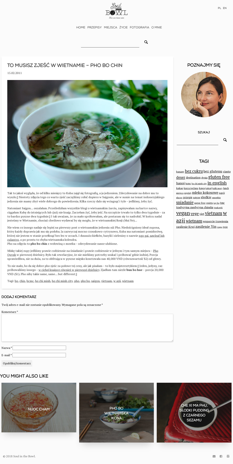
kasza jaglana (191, 188)
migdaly (187, 193)
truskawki (218, 207)
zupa (219, 227)
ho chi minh (42, 281)
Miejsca (110, 27)
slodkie (206, 197)
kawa (202, 188)
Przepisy (94, 27)
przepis (187, 197)
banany (180, 171)
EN (225, 8)
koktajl (209, 188)
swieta (209, 203)
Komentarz (9, 312)
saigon (95, 281)
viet (202, 214)
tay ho (216, 203)
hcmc (30, 281)
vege (195, 213)
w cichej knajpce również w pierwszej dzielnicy (69, 270)
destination (193, 177)
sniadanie (184, 202)
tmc (222, 203)
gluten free (219, 177)
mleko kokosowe (205, 192)
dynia (204, 177)
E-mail (6, 355)
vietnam (106, 281)
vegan (183, 212)
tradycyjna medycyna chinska (194, 207)
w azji (117, 281)
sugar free (200, 203)
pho (76, 281)
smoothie (216, 197)
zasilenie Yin (205, 226)
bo (16, 281)
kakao (179, 188)
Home (80, 27)
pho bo (85, 281)
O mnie (156, 27)
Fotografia (139, 27)
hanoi (180, 183)
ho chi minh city (62, 281)
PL (219, 8)
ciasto (227, 171)
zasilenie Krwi (185, 227)
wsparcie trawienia (215, 221)
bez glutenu (213, 171)
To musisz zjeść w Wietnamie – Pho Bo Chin (65, 65)
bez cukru (194, 171)
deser (180, 177)
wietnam (128, 281)
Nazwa (6, 348)
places (179, 197)
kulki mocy (217, 188)
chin (22, 281)
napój (222, 193)
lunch (226, 188)
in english (217, 183)
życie (225, 227)
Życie (123, 27)
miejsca (179, 193)
